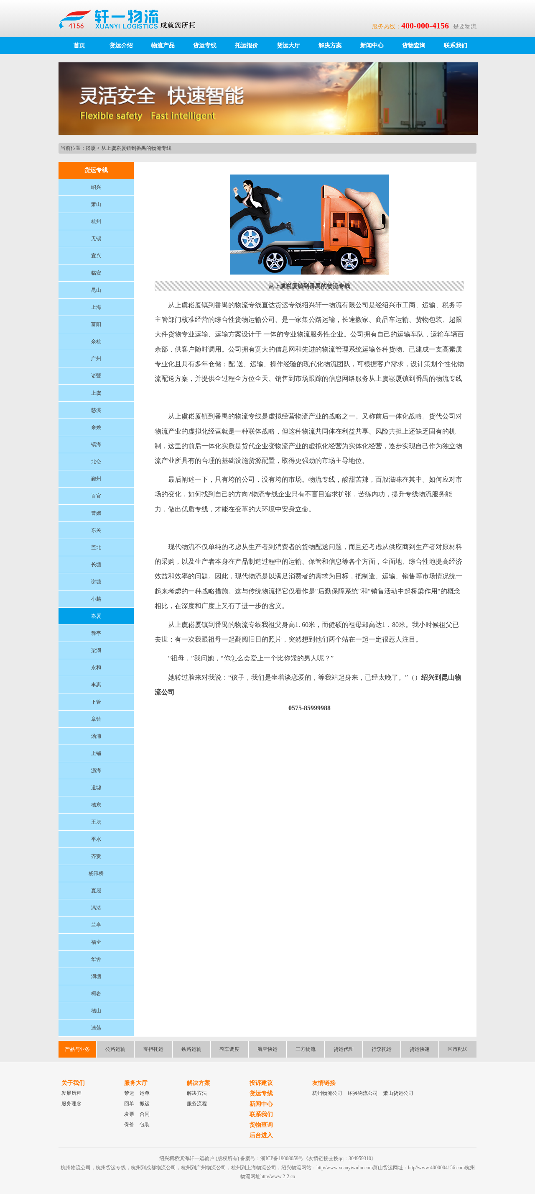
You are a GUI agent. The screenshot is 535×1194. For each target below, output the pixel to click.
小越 (96, 599)
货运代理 (344, 1049)
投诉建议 (261, 1083)
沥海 (96, 770)
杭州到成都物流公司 (153, 1168)
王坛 (96, 822)
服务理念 (71, 1104)
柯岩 (96, 993)
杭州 (96, 221)
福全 (96, 942)
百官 (96, 496)
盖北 (96, 547)
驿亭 (96, 633)
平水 (96, 839)
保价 (129, 1124)
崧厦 (91, 148)
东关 (96, 530)
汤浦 (96, 736)
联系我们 (455, 45)
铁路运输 (191, 1049)
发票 (129, 1114)
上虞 (96, 393)
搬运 (145, 1104)
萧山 (96, 204)
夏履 (96, 891)
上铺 (96, 753)
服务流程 (197, 1104)
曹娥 (96, 513)
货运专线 (205, 45)
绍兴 (96, 187)
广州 (96, 359)
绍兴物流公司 (363, 1093)
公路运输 (115, 1049)
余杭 (96, 341)
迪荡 (96, 1028)
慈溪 (96, 410)
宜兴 (96, 256)
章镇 (96, 719)
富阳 (96, 324)
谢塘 (96, 582)
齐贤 (96, 856)
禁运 (129, 1093)
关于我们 (73, 1083)
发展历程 (71, 1093)
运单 (145, 1093)
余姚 (96, 427)
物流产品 (163, 45)
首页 (79, 45)
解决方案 (330, 45)
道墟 (96, 788)
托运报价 (246, 45)
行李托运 (382, 1049)
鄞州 (96, 479)
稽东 (96, 805)
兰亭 (96, 925)
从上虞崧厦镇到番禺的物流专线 (136, 148)
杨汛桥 (96, 873)
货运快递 (420, 1049)
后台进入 (261, 1135)
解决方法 (197, 1093)
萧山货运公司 (398, 1093)
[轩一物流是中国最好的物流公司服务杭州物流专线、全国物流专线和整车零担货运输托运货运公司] (131, 18)
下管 (96, 702)
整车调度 (229, 1049)
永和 (96, 667)
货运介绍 (121, 45)
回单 (129, 1104)
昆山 (96, 290)
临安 (96, 273)
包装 (145, 1124)
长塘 (96, 564)
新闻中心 (372, 45)
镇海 (96, 444)
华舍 (96, 959)
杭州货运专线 (111, 1168)
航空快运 (267, 1049)
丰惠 (96, 685)
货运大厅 (288, 45)
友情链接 (324, 1083)
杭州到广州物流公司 (203, 1168)
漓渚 (96, 908)
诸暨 (96, 376)
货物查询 (413, 45)
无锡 (96, 238)
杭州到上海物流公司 (253, 1168)
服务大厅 (136, 1083)
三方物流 (306, 1049)
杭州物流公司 (327, 1093)
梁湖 (96, 650)
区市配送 (458, 1049)
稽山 (96, 1011)
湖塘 (96, 976)
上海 (96, 307)
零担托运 (153, 1049)
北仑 (96, 462)
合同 (145, 1114)
